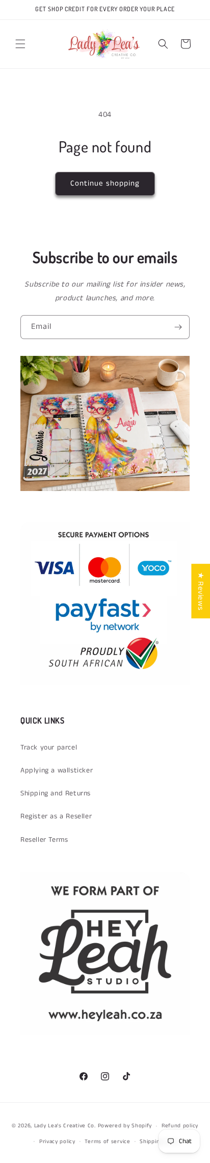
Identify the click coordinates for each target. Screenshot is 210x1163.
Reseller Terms (44, 840)
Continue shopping (105, 183)
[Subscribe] (178, 327)
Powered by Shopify (125, 1126)
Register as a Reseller (56, 816)
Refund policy (180, 1126)
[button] (20, 44)
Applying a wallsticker (56, 770)
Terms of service (107, 1142)
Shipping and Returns (55, 793)
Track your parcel (48, 747)
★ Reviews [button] (200, 591)
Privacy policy (57, 1142)
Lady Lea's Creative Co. (65, 1126)
